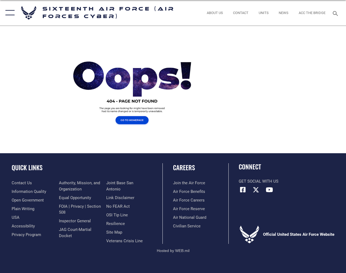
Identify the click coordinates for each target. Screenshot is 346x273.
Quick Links (27, 167)
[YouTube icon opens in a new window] (269, 190)
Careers (184, 167)
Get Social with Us (258, 181)
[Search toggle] (336, 13)
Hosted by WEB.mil (173, 250)
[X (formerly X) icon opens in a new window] (256, 190)
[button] (9, 13)
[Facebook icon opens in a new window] (243, 190)
